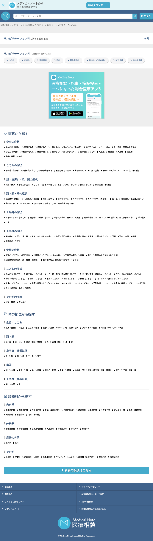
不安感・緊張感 (12, 170)
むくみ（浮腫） (12, 152)
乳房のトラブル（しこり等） (107, 255)
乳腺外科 (50, 429)
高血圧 (101, 152)
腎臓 (61, 370)
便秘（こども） (86, 279)
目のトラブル (63, 199)
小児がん (142, 283)
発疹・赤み (10, 185)
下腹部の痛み (70, 255)
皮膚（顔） (57, 342)
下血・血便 (124, 236)
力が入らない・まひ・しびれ (98, 147)
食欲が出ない (80, 170)
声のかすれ (10, 203)
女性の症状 (12, 249)
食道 (20, 370)
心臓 (13, 370)
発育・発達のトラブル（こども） (46, 283)
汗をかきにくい (69, 152)
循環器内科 (23, 410)
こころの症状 (14, 165)
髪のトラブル (85, 185)
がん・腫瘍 (10, 302)
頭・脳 (8, 342)
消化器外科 (10, 429)
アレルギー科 (119, 410)
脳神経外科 (137, 60)
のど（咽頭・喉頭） (34, 342)
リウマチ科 (105, 410)
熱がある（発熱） (13, 147)
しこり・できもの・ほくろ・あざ (48, 185)
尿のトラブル (102, 236)
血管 (45, 328)
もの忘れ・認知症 (31, 199)
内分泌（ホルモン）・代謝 (112, 328)
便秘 (134, 236)
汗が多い (56, 152)
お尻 (13, 384)
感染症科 (20, 415)
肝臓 (39, 370)
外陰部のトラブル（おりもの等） (48, 255)
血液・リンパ (56, 328)
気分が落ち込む (28, 170)
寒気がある (29, 147)
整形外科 (119, 60)
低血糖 (129, 152)
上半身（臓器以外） (18, 350)
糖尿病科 (82, 410)
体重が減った (43, 152)
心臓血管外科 (37, 429)
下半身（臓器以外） (18, 378)
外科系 (10, 423)
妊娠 (82, 255)
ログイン (146, 16)
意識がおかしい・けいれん (48, 147)
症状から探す (18, 133)
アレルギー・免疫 (89, 328)
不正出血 (26, 255)
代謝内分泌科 (69, 410)
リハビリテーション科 (65, 457)
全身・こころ (14, 322)
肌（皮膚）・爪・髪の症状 (22, 179)
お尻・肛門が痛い (63, 236)
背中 (39, 356)
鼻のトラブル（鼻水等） (98, 199)
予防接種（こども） (101, 283)
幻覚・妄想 (94, 170)
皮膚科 (27, 60)
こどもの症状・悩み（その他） (19, 288)
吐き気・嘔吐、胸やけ (63, 218)
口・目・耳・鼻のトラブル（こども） (113, 279)
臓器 (9, 364)
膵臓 (69, 370)
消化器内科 (10, 410)
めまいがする (48, 199)
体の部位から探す (21, 314)
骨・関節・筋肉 (71, 328)
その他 (10, 451)
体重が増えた (28, 152)
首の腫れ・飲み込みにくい (132, 199)
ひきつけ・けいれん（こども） (76, 283)
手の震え (142, 218)
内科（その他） (34, 415)
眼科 (58, 60)
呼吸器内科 (36, 410)
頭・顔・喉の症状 (16, 193)
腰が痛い (9, 236)
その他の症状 (14, 296)
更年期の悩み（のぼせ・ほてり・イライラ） (61, 260)
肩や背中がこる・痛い (93, 218)
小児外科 (74, 429)
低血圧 (111, 152)
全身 (22, 328)
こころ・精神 (33, 328)
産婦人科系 (12, 437)
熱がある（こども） (14, 274)
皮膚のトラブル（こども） (17, 283)
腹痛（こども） (36, 279)
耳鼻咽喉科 (74, 60)
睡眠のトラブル (109, 170)
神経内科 (9, 415)
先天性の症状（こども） (124, 283)
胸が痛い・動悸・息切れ (40, 218)
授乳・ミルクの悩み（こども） (129, 274)
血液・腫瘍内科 (135, 410)
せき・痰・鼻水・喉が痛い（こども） (62, 274)
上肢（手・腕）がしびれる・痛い (120, 218)
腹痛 (78, 218)
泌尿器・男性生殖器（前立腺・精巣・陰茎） (93, 370)
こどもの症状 (14, 268)
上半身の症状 (14, 212)
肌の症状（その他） (103, 185)
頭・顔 (10, 336)
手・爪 (31, 356)
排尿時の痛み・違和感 (84, 236)
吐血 (7, 222)
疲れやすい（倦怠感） (72, 147)
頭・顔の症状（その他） (64, 203)
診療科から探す (20, 396)
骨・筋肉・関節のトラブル (125, 147)
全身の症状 (12, 141)
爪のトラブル (70, 185)
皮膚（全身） (11, 328)
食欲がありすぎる (63, 170)
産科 (17, 443)
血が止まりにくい (87, 152)
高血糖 (120, 152)
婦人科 (8, 443)
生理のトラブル (12, 255)
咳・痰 (115, 199)
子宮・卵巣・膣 (129, 370)
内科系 (10, 404)
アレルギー (23, 302)
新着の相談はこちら (78, 470)
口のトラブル (24, 203)
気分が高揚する (45, 170)
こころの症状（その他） (129, 170)
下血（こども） (69, 279)
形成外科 (86, 429)
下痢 (114, 236)
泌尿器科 (43, 60)
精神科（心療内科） (97, 60)
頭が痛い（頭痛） (13, 199)
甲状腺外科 (62, 429)
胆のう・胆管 (50, 370)
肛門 (117, 370)
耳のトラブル (78, 199)
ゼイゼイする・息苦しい (16, 218)
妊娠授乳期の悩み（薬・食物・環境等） (22, 260)
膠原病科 (93, 410)
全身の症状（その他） (15, 156)
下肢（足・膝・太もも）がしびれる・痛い (34, 236)
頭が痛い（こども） (34, 274)
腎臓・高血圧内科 (52, 410)
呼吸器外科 (23, 429)
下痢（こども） (53, 279)
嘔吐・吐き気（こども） (16, 279)
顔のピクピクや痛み (42, 203)
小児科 (11, 60)
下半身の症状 (14, 231)
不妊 (89, 255)
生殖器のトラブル (13, 241)
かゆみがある (24, 185)
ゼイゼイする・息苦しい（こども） (97, 274)
